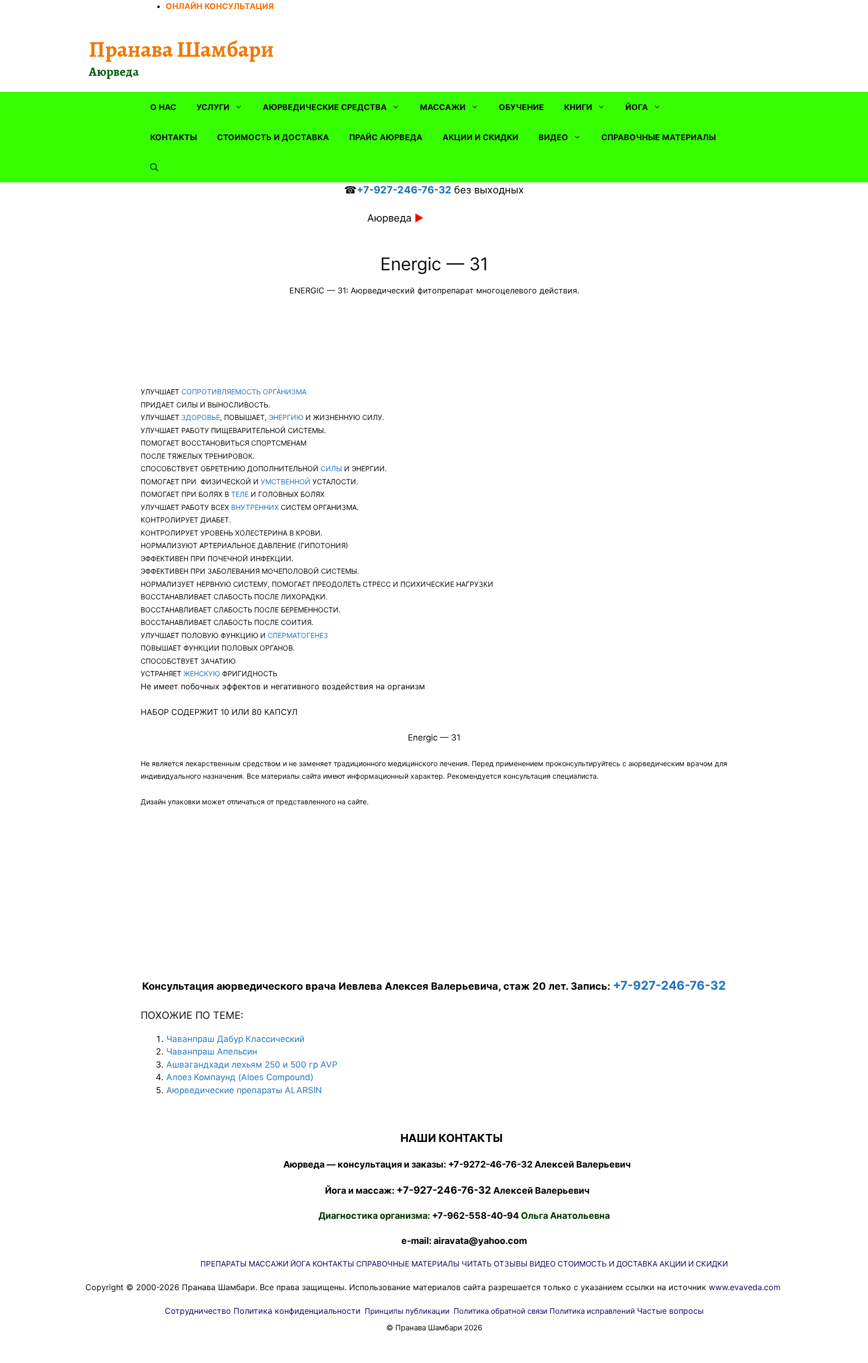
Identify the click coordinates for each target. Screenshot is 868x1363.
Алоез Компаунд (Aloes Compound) (239, 1077)
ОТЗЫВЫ (510, 1264)
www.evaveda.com (745, 1287)
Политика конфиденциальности (297, 1311)
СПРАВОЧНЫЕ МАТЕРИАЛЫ (658, 137)
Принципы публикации (407, 1311)
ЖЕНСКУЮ (201, 673)
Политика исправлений (592, 1311)
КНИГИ (578, 107)
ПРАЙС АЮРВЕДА (385, 137)
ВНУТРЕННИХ (255, 507)
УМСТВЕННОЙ (285, 481)
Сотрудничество (198, 1311)
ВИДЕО (553, 137)
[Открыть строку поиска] (154, 167)
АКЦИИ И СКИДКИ (480, 137)
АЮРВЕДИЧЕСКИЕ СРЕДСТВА (325, 107)
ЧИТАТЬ (477, 1264)
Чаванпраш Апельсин (211, 1051)
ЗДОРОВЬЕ (200, 417)
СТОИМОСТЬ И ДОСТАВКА (273, 137)
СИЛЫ (331, 468)
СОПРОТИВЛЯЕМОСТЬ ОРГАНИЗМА (243, 391)
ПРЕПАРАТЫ (223, 1264)
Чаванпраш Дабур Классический (235, 1039)
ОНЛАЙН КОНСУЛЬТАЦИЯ (220, 6)
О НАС (163, 107)
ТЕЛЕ (240, 494)
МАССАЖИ (443, 107)
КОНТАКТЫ (173, 137)
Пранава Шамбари (181, 49)
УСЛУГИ (213, 107)
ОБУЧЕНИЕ (521, 107)
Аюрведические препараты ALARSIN (244, 1090)
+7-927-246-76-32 (404, 190)
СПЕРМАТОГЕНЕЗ (298, 635)
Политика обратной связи (501, 1311)
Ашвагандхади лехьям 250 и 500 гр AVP (252, 1065)
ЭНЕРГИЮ (286, 417)
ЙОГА (636, 107)
